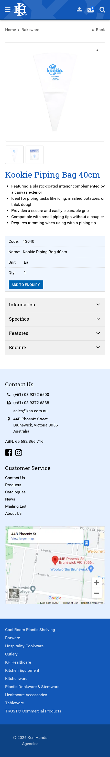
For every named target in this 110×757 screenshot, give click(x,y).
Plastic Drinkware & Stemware (32, 686)
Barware (12, 637)
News (10, 499)
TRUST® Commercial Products (33, 711)
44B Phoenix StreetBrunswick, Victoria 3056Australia (35, 425)
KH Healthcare (18, 662)
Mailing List (15, 506)
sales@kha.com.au (30, 410)
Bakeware (30, 29)
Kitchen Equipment (22, 670)
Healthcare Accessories (26, 694)
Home (10, 29)
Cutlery (11, 654)
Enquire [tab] (17, 347)
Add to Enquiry (26, 285)
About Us (13, 513)
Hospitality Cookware (24, 646)
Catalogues (15, 492)
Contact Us (15, 477)
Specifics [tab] (19, 319)
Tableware (14, 703)
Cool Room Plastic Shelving (30, 629)
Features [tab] (18, 333)
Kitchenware (16, 678)
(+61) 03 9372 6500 (31, 394)
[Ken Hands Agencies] (20, 9)
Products (13, 484)
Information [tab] (22, 305)
